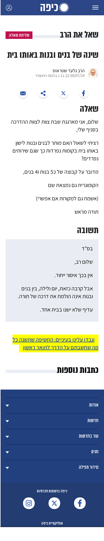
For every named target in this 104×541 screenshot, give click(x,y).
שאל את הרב (79, 34)
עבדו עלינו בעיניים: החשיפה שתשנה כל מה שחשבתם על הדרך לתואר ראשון (55, 343)
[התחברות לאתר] (9, 7)
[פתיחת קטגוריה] (52, 405)
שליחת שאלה (19, 35)
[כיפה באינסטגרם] (29, 503)
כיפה (52, 7)
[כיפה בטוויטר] (54, 503)
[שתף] (83, 93)
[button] (95, 7)
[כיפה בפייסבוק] (80, 503)
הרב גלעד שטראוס (69, 71)
